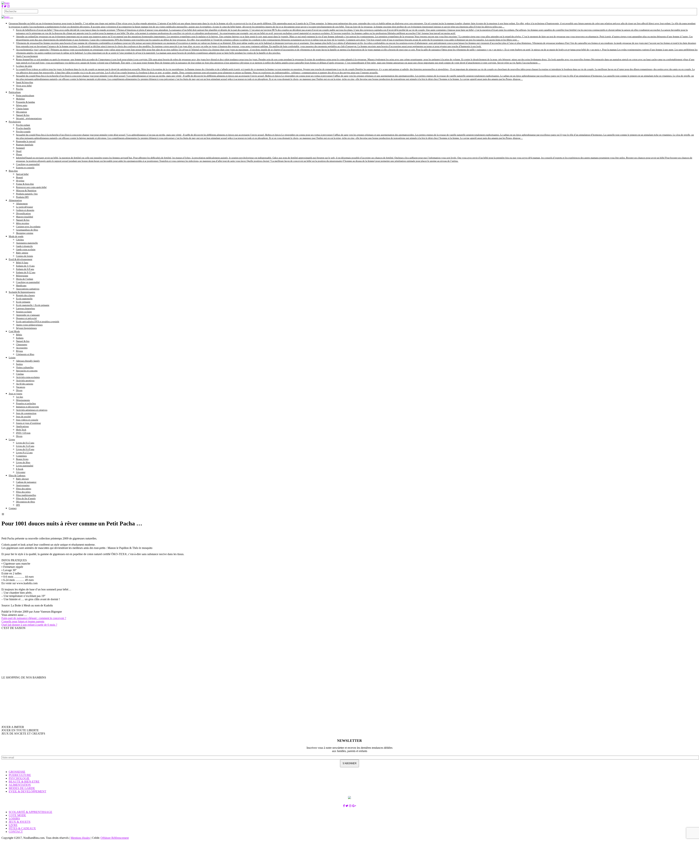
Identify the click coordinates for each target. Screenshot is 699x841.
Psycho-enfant (23, 125)
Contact (13, 508)
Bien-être (13, 170)
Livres (12, 439)
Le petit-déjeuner (24, 206)
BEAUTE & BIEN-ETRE (24, 781)
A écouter (20, 472)
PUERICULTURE (20, 775)
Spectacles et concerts (26, 370)
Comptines (21, 455)
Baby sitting (22, 252)
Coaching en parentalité (28, 164)
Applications (22, 426)
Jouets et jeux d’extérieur (28, 423)
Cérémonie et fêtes (25, 354)
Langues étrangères (25, 308)
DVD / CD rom (23, 433)
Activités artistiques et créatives (31, 410)
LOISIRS (14, 818)
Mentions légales (80, 837)
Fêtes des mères (23, 488)
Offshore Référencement (114, 837)
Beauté (19, 177)
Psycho (19, 89)
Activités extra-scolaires (28, 377)
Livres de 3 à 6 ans (25, 446)
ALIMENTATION (20, 784)
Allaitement (22, 203)
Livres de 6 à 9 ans (25, 449)
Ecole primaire (23, 301)
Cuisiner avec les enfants (28, 226)
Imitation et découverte (27, 406)
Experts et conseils (25, 167)
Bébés (19, 334)
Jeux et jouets (15, 393)
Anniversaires (22, 485)
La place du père (24, 66)
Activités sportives (25, 380)
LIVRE (13, 825)
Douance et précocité (26, 318)
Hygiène (20, 180)
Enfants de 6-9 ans (25, 269)
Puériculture (15, 92)
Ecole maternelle (24, 298)
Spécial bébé (22, 174)
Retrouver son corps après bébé (31, 187)
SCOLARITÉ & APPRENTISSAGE (30, 812)
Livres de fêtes (23, 462)
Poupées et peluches (26, 403)
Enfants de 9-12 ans (25, 272)
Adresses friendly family (28, 360)
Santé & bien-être (24, 82)
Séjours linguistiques (26, 328)
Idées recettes (22, 223)
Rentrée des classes (25, 295)
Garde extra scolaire (25, 249)
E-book (19, 469)
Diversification (23, 213)
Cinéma (20, 374)
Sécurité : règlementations (29, 118)
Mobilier (20, 98)
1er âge (19, 396)
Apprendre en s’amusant (28, 315)
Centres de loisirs (24, 256)
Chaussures (21, 344)
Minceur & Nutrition (26, 190)
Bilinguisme (22, 275)
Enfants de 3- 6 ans (25, 265)
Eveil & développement (20, 259)
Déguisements (23, 400)
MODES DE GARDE (22, 788)
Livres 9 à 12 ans (24, 452)
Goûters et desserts (25, 210)
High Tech (21, 429)
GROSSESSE (17, 771)
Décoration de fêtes (25, 501)
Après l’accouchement (27, 56)
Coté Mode (14, 331)
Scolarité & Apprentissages (22, 292)
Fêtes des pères (23, 491)
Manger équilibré (24, 216)
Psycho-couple (23, 131)
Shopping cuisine (24, 233)
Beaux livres (22, 459)
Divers (19, 390)
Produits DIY (22, 197)
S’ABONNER (349, 763)
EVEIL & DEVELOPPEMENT (27, 791)
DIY (18, 505)
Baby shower (22, 478)
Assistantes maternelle (27, 243)
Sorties (19, 364)
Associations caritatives (27, 288)
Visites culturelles (24, 367)
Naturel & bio (22, 115)
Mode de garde (16, 236)
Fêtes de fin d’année (26, 498)
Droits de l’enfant (24, 279)
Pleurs (19, 154)
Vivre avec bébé (24, 85)
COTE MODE (17, 815)
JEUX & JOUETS (19, 821)
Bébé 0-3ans (22, 262)
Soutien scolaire (24, 311)
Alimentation (15, 200)
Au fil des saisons (24, 383)
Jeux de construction (26, 413)
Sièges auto (21, 105)
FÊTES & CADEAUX (22, 828)
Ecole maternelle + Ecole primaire (32, 305)
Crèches (20, 239)
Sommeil (20, 148)
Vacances (20, 387)
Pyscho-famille (23, 128)
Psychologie (15, 121)
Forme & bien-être (25, 184)
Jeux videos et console (27, 419)
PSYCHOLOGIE (19, 778)
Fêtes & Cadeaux (17, 475)
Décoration (21, 111)
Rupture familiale (24, 144)
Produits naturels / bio (27, 193)
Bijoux (19, 351)
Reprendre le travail (25, 141)
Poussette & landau (25, 102)
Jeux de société (23, 416)
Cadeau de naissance (26, 482)
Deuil (18, 151)
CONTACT (16, 831)
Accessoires (21, 347)
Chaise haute (22, 108)
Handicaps (21, 285)
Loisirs (12, 357)
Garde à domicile (24, 246)
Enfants (19, 338)
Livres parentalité (24, 465)
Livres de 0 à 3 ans (25, 442)
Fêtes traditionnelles (26, 495)
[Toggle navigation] (11, 18)
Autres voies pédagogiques (29, 324)
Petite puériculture (25, 95)
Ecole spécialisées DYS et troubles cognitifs (37, 321)
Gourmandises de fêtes (27, 229)
